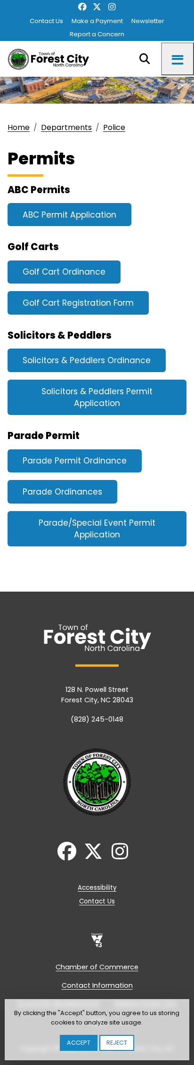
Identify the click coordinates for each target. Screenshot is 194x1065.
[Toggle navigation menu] (177, 58)
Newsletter (147, 20)
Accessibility (97, 887)
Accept (78, 1043)
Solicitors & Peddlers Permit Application (97, 397)
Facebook (82, 7)
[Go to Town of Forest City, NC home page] (51, 59)
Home (19, 127)
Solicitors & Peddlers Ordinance (87, 360)
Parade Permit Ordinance (75, 460)
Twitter (96, 7)
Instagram (112, 7)
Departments (66, 127)
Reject (116, 1043)
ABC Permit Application (69, 214)
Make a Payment (97, 20)
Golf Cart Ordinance (64, 271)
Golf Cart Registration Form (78, 303)
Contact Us (46, 20)
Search (144, 58)
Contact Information (97, 985)
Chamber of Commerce (97, 967)
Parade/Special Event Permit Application (97, 529)
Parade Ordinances (62, 491)
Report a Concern (97, 34)
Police (114, 127)
